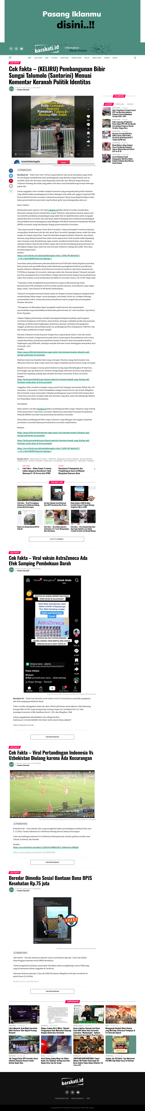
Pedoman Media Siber (62, 1098)
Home (29, 58)
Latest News (38, 58)
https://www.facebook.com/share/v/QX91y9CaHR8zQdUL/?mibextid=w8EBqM (46, 847)
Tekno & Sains (96, 58)
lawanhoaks (23, 461)
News (46, 58)
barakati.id (53, 210)
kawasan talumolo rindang (68, 459)
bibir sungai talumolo (39, 459)
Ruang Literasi (76, 58)
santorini (82, 461)
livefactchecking (36, 461)
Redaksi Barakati (23, 90)
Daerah (115, 58)
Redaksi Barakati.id (77, 1098)
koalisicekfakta (86, 459)
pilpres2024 (58, 461)
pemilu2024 (48, 461)
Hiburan (107, 58)
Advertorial (65, 58)
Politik (86, 58)
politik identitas (70, 461)
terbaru (91, 461)
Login (88, 1098)
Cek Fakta (54, 58)
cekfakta (52, 459)
